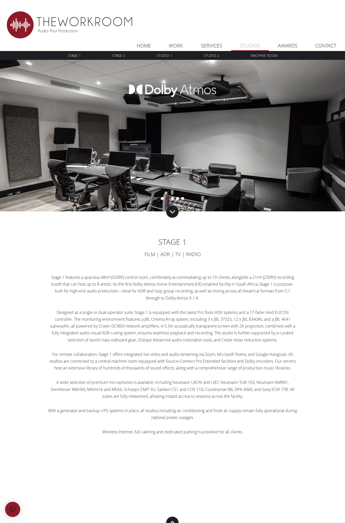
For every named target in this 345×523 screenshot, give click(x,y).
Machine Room (264, 55)
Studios (250, 45)
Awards (288, 45)
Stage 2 (118, 55)
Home (144, 45)
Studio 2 (211, 55)
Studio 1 (164, 55)
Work (176, 45)
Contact (325, 45)
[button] (12, 509)
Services (211, 45)
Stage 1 (74, 55)
